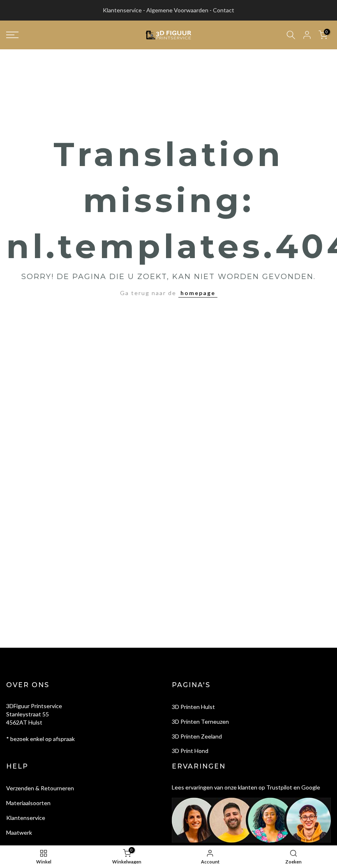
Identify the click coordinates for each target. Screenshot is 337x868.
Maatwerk (19, 832)
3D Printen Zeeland (197, 736)
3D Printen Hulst (193, 706)
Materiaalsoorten (28, 802)
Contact (223, 10)
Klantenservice (122, 10)
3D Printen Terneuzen (200, 721)
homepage (197, 292)
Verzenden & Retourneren (40, 788)
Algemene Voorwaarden (177, 10)
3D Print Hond (190, 750)
